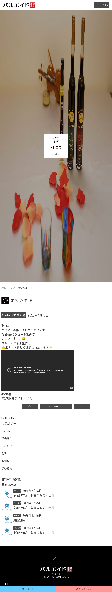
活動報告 (19, 314)
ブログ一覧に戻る (56, 406)
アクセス (29, 589)
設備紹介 (6, 438)
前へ (30, 406)
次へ (82, 406)
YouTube (7, 314)
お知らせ (6, 461)
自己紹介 (6, 446)
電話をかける (85, 589)
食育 (4, 453)
